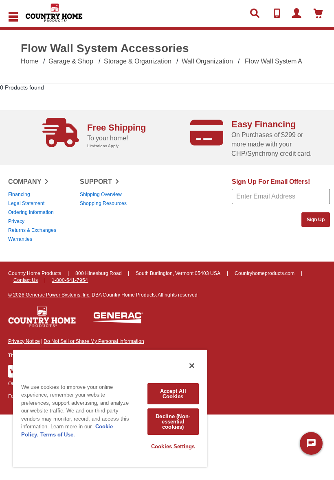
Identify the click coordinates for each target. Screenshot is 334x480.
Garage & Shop (70, 61)
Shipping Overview (101, 194)
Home (29, 61)
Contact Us (25, 280)
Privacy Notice (24, 341)
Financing (19, 194)
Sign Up (316, 220)
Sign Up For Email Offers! (271, 181)
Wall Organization (207, 61)
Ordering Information (31, 212)
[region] (110, 408)
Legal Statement (26, 203)
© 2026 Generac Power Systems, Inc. (49, 295)
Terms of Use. (57, 435)
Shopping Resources (103, 203)
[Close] (192, 366)
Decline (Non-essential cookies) (173, 421)
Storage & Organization (137, 61)
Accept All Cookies (173, 393)
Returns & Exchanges (32, 230)
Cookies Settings (173, 446)
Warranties (20, 239)
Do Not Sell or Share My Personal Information (94, 341)
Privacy (16, 221)
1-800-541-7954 (70, 280)
